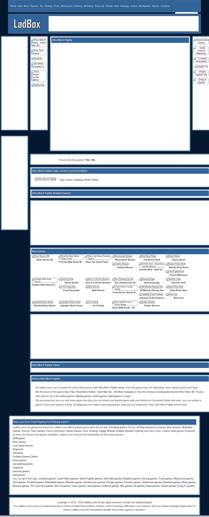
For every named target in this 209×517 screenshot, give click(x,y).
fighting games (84, 396)
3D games (139, 486)
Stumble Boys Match (45, 305)
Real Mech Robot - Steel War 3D (94, 392)
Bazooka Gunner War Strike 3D (178, 392)
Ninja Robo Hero (178, 290)
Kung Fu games (186, 486)
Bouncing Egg (151, 282)
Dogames (18, 449)
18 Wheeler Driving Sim (152, 290)
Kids (116, 6)
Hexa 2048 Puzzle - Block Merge (128, 307)
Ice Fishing (98, 305)
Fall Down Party (152, 259)
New (20, 6)
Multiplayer (145, 6)
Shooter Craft (179, 282)
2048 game (19, 438)
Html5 (87, 179)
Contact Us (129, 502)
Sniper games (168, 486)
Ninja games (153, 486)
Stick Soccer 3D (45, 259)
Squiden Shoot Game (71, 305)
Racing (48, 6)
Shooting (88, 6)
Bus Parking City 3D (125, 282)
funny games (20, 460)
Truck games (165, 478)
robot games (114, 396)
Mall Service (98, 290)
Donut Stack (178, 259)
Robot (94, 179)
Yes (88, 160)
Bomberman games (94, 482)
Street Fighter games (91, 478)
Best (26, 6)
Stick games (94, 486)
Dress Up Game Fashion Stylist (102, 262)
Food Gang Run (71, 290)
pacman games (21, 471)
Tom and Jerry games (42, 486)
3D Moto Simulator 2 (125, 392)
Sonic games (79, 486)
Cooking (165, 6)
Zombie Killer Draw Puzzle (45, 285)
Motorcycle (67, 6)
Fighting (78, 179)
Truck (57, 6)
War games (126, 486)
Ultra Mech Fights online (111, 387)
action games (67, 396)
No (93, 160)
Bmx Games (173, 427)
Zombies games (47, 478)
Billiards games (74, 482)
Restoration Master (125, 259)
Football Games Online (25, 456)
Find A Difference (179, 275)
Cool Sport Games (23, 445)
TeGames (18, 453)
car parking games (23, 464)
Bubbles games (131, 478)
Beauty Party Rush (178, 267)
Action (134, 6)
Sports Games (74, 431)
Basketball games (55, 482)
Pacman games (132, 482)
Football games (35, 482)
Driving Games (145, 427)
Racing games (149, 478)
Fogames (18, 467)
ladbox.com (90, 502)
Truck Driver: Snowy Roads (126, 292)
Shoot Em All (71, 282)
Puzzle (109, 6)
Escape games (114, 482)
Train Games (38, 431)
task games (19, 475)
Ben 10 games (63, 486)
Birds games (189, 482)
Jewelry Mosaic (125, 267)
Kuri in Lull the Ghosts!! (98, 282)
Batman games (21, 486)
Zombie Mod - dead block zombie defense (161, 269)
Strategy (124, 6)
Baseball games (172, 482)
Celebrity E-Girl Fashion (151, 298)
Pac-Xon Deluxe (146, 392)
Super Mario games (67, 478)
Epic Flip (69, 392)
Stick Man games (112, 478)
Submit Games (144, 502)
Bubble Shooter (124, 431)
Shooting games (118, 427)
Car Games (159, 427)
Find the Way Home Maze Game (75, 262)
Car (41, 6)
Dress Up (99, 6)
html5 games (100, 396)
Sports (155, 6)
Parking (78, 6)
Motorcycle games (183, 478)
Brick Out (179, 298)
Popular (34, 6)
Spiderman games (152, 482)
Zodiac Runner (152, 305)
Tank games (19, 482)
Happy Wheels (107, 431)
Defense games (110, 486)
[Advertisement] (123, 24)
